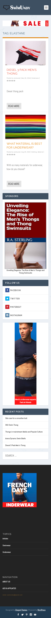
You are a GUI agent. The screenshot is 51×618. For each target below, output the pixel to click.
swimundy (17, 78)
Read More (13, 106)
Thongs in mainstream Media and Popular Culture (24, 432)
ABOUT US (6, 581)
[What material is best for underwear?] (25, 127)
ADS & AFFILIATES (9, 588)
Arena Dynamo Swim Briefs (15, 438)
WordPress (42, 610)
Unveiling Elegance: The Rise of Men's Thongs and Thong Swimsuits (25, 271)
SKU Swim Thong (11, 425)
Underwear (35, 78)
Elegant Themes (21, 610)
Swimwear (6, 545)
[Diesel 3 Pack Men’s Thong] (25, 53)
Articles (5, 538)
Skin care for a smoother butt (16, 418)
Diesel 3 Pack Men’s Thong (15, 445)
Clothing (34, 152)
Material (40, 152)
